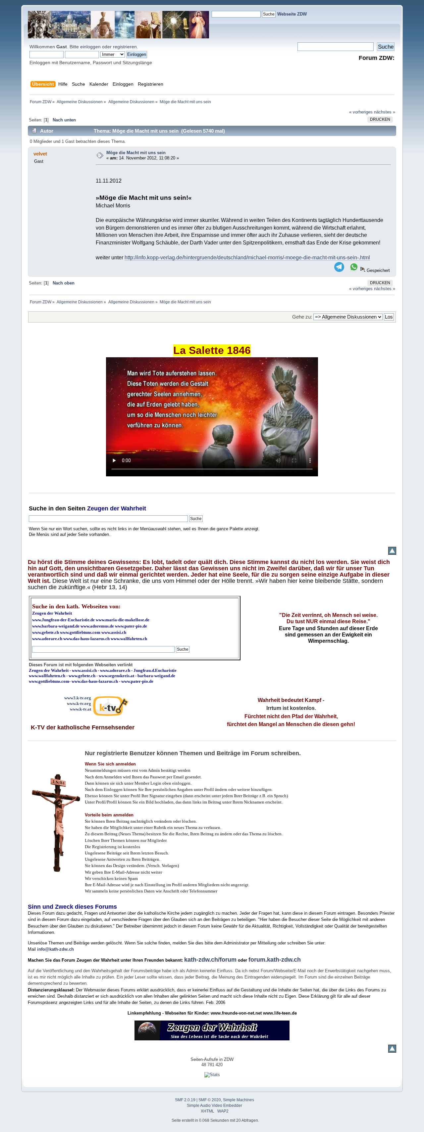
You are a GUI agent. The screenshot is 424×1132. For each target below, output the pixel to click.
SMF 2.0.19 (185, 1100)
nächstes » (384, 111)
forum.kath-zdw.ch (274, 959)
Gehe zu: (302, 317)
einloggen (90, 46)
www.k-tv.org (79, 703)
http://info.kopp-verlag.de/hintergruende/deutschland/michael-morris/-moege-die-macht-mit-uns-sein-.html (247, 257)
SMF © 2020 (209, 1100)
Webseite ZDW (292, 14)
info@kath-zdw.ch (55, 949)
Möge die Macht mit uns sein (136, 152)
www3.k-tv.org (77, 697)
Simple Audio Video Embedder (214, 1106)
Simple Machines (238, 1100)
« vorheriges (361, 111)
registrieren (125, 46)
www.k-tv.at (80, 709)
